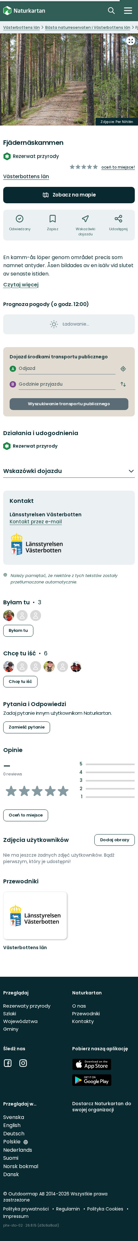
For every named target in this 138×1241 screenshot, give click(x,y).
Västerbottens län (26, 176)
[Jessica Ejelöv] (22, 666)
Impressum (16, 1216)
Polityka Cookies (106, 1209)
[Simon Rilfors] (35, 666)
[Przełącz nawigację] (128, 10)
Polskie (12, 1141)
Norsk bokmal (20, 1166)
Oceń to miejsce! (118, 167)
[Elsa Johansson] (76, 666)
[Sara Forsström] (62, 666)
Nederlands (17, 1150)
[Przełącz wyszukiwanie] (111, 10)
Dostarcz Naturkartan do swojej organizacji (101, 1106)
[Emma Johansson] (8, 666)
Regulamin (68, 1209)
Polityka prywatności (26, 1209)
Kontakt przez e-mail (36, 521)
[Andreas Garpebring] (22, 615)
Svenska (13, 1117)
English (12, 1125)
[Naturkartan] (24, 10)
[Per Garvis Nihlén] (35, 615)
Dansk (11, 1174)
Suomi (10, 1158)
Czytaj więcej (21, 284)
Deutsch (13, 1133)
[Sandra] (49, 666)
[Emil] (8, 615)
